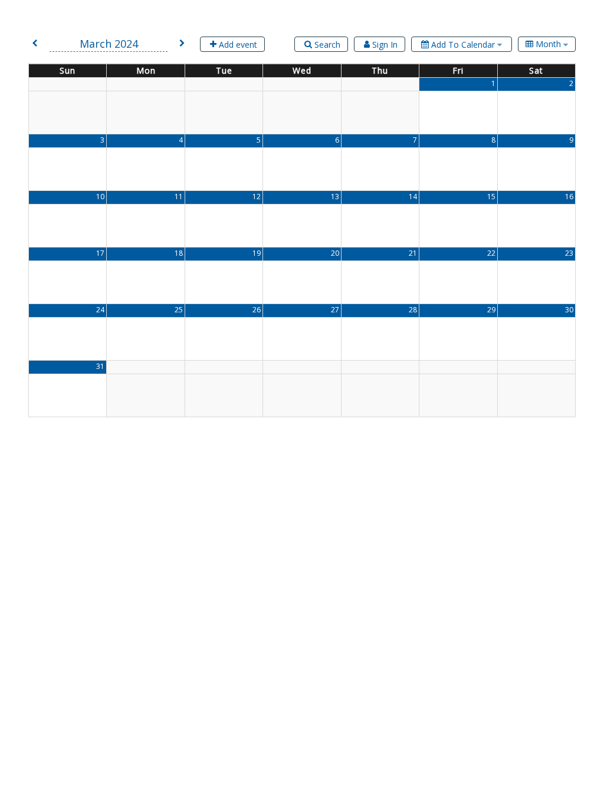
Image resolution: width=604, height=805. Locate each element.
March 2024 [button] (109, 44)
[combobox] (546, 44)
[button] (34, 44)
